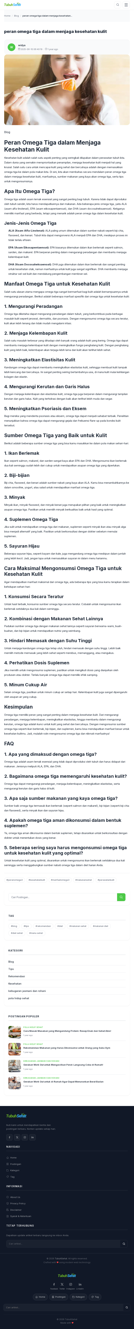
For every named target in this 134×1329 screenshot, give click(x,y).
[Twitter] (17, 1137)
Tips (11, 968)
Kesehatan (14, 983)
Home (7, 15)
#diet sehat (17, 933)
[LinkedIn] (32, 1137)
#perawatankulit (106, 880)
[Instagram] (25, 1137)
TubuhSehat (61, 1258)
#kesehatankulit (37, 880)
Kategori (14, 1170)
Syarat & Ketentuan (20, 1216)
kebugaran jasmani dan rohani (27, 990)
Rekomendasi (16, 976)
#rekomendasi (43, 926)
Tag (12, 1176)
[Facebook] (9, 1137)
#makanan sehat (77, 926)
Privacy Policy (17, 1203)
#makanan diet (100, 926)
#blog (14, 926)
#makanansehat (83, 880)
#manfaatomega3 (60, 880)
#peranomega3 (14, 880)
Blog (16, 15)
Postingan (15, 1164)
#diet (60, 926)
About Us (15, 1197)
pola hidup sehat (18, 998)
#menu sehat (36, 933)
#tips (26, 926)
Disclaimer (16, 1209)
